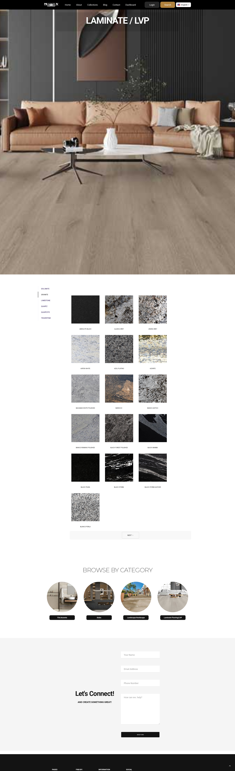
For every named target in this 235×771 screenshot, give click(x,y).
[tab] (49, 289)
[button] (183, 4)
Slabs (99, 617)
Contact (116, 4)
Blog (105, 4)
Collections (92, 4)
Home (68, 4)
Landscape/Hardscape (136, 617)
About (79, 4)
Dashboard (130, 4)
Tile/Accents (62, 617)
